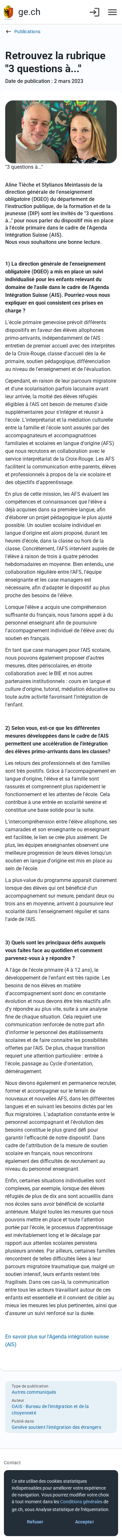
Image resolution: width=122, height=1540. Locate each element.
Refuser (35, 1521)
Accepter (84, 1521)
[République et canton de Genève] (8, 12)
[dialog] (61, 1503)
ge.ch (29, 12)
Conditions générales (81, 1501)
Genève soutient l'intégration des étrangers (56, 1427)
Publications (27, 31)
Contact (12, 1462)
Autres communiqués (34, 1392)
